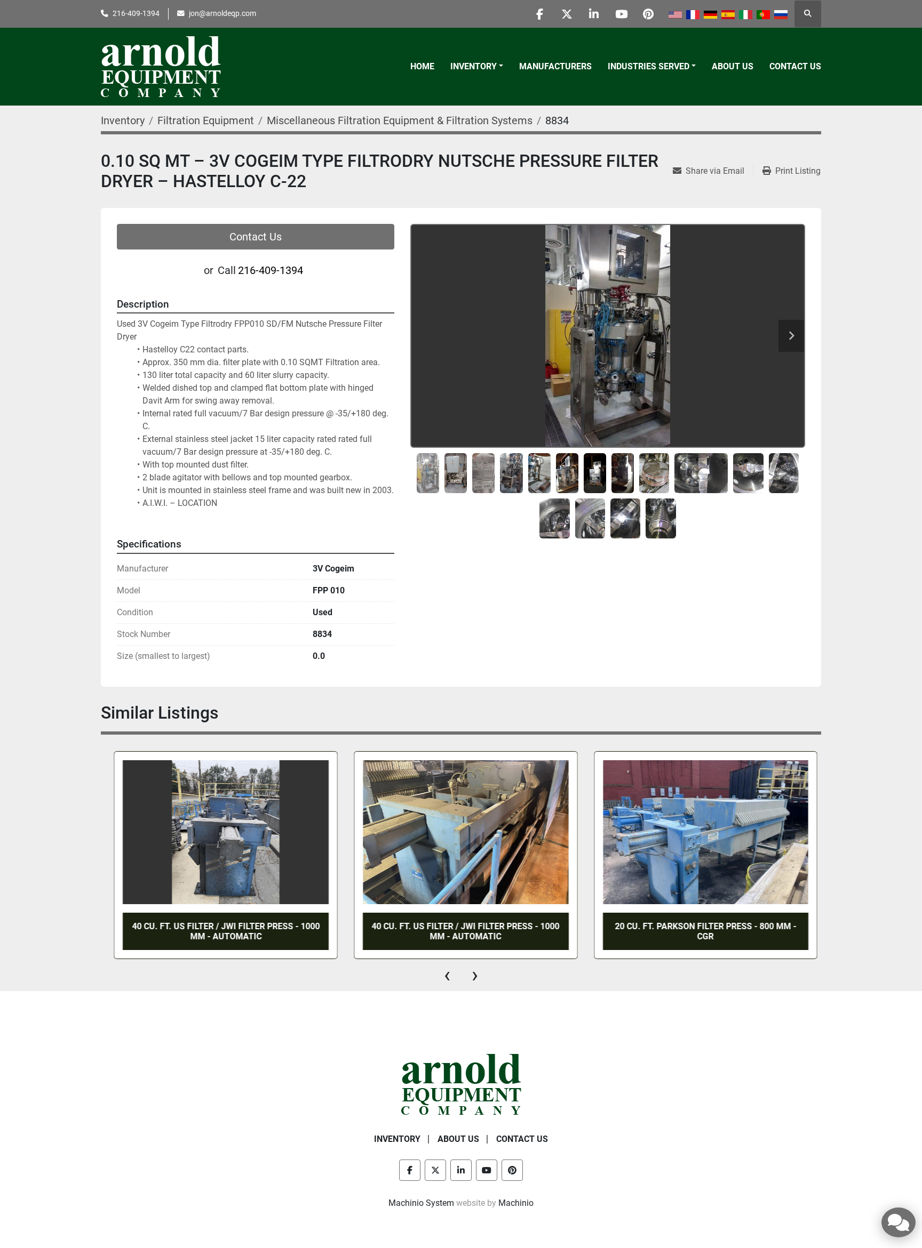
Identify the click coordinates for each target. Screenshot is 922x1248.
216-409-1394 (136, 13)
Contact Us (795, 66)
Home (422, 66)
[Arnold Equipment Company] (461, 1084)
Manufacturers (555, 66)
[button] (476, 66)
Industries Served (648, 66)
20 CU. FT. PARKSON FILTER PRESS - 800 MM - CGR (699, 931)
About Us (732, 66)
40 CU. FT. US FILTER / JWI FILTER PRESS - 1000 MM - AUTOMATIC (220, 931)
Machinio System (421, 1203)
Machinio (516, 1203)
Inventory (473, 66)
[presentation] (447, 975)
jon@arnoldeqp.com (222, 13)
